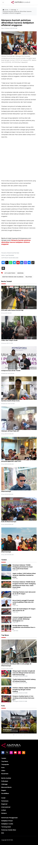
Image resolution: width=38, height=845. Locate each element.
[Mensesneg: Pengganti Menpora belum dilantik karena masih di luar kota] (19, 388)
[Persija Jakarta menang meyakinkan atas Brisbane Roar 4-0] (6, 628)
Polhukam (4, 781)
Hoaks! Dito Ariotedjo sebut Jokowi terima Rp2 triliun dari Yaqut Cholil (18, 339)
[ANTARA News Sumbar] (20, 2)
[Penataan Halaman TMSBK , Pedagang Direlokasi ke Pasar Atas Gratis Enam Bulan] (6, 567)
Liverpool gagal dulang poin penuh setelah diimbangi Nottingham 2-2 (22, 619)
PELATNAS (29, 276)
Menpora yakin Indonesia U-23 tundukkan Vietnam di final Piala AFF (16, 430)
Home (6, 10)
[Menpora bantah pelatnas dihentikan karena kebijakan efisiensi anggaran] (19, 651)
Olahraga (14, 10)
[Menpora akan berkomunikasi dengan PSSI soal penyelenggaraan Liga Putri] (19, 448)
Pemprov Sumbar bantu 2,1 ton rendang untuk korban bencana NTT (23, 698)
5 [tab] (24, 735)
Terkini (4, 560)
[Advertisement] (19, 159)
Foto (3, 706)
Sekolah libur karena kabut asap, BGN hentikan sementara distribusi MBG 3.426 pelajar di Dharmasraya (18, 663)
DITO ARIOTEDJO (10, 273)
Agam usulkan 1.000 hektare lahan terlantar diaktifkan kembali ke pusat (24, 575)
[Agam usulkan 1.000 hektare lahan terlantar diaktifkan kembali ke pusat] (6, 576)
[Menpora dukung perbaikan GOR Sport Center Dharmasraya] (19, 539)
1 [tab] (14, 735)
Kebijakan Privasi (7, 821)
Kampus (4, 813)
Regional (4, 804)
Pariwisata (4, 801)
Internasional (5, 807)
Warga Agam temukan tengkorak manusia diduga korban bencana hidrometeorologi (24, 672)
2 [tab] (16, 735)
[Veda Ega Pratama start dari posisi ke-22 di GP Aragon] (6, 594)
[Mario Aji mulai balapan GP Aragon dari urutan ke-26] (6, 611)
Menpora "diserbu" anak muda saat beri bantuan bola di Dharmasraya (18, 520)
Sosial (3, 798)
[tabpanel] (19, 722)
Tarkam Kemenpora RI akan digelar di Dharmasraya (14, 490)
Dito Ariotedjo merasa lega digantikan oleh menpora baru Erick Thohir (16, 369)
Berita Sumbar (6, 778)
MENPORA (20, 273)
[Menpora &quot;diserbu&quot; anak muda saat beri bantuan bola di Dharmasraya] (19, 509)
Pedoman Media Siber (8, 830)
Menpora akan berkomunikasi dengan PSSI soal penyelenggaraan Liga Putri (18, 460)
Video (3, 770)
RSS (2, 833)
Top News (5, 635)
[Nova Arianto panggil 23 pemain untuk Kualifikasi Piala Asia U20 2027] (6, 603)
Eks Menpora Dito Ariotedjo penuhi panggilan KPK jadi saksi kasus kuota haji (17, 309)
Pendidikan (5, 793)
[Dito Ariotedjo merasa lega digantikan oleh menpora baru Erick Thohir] (19, 358)
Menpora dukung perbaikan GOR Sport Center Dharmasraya (17, 551)
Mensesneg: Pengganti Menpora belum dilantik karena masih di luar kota (18, 400)
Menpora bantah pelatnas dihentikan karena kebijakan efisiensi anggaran (17, 12)
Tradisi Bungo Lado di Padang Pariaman (16, 729)
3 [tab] (19, 735)
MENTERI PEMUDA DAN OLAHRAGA (12, 276)
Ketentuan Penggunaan (9, 817)
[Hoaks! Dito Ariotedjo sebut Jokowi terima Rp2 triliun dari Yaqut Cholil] (19, 327)
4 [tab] (22, 735)
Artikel (3, 810)
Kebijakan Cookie (7, 824)
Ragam (3, 790)
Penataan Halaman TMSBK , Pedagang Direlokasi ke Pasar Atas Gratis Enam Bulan (23, 566)
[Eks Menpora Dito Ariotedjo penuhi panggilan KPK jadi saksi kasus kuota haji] (19, 297)
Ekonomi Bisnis (6, 787)
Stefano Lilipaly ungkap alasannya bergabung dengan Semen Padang (24, 689)
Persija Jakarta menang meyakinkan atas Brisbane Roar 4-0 (24, 627)
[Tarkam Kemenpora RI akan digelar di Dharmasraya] (19, 478)
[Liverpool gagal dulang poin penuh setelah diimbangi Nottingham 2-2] (6, 620)
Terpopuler (5, 764)
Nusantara (4, 773)
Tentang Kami (6, 827)
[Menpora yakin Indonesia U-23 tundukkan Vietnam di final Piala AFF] (19, 418)
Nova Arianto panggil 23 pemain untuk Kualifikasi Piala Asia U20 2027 (23, 602)
